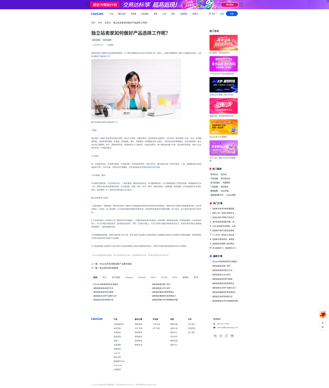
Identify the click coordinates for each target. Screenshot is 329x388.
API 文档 (156, 328)
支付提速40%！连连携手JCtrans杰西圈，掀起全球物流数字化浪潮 (223, 248)
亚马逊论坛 (225, 178)
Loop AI (117, 353)
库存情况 (224, 186)
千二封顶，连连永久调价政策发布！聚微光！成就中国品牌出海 (224, 234)
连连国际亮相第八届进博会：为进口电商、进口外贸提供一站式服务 (224, 243)
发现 (155, 13)
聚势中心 (174, 332)
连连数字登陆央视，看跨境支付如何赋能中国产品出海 (224, 239)
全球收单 (117, 332)
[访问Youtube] (232, 336)
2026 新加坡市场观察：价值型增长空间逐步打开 (224, 226)
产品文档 (156, 324)
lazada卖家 (231, 195)
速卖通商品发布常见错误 (103, 292)
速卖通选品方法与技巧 (161, 288)
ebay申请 (225, 190)
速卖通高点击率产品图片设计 (105, 295)
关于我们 (191, 324)
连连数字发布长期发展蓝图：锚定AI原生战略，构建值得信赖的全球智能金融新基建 (224, 208)
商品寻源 (117, 357)
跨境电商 (138, 324)
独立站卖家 (95, 197)
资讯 (173, 13)
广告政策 (214, 186)
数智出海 (174, 324)
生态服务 (145, 13)
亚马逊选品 (215, 182)
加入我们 (191, 332)
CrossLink (118, 365)
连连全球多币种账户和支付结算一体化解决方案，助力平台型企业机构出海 (224, 217)
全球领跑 (117, 344)
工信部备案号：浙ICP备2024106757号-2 (119, 384)
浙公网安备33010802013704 (146, 384)
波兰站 (223, 174)
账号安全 (214, 174)
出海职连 (183, 13)
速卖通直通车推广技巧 (161, 284)
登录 (222, 13)
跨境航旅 (138, 336)
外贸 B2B (138, 328)
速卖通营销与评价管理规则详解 (165, 299)
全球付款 (117, 328)
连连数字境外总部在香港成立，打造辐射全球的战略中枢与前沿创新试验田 (224, 230)
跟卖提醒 (214, 190)
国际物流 (138, 340)
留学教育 (138, 332)
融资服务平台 (119, 361)
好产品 (99, 56)
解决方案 (121, 13)
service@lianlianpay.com (227, 327)
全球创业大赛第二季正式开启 (221, 94)
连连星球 (117, 336)
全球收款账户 (119, 324)
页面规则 (226, 182)
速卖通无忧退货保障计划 (103, 299)
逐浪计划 (174, 328)
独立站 (107, 53)
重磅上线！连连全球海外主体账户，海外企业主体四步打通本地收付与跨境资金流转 (224, 213)
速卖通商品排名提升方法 (103, 288)
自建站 (107, 22)
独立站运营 (107, 40)
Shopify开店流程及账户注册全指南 (116, 263)
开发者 (133, 13)
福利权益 (174, 340)
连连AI (195, 13)
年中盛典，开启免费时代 (219, 52)
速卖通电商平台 (217, 195)
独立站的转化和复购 (109, 267)
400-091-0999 (223, 323)
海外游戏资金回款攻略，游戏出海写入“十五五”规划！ (224, 221)
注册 (232, 13)
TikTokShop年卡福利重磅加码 (221, 73)
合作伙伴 (174, 336)
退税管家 (117, 348)
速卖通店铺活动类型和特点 (163, 292)
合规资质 (191, 328)
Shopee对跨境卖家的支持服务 (105, 284)
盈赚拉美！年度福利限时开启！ (222, 116)
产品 (111, 13)
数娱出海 (138, 344)
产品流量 (214, 178)
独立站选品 (96, 40)
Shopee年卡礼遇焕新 (218, 137)
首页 (97, 13)
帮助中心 (174, 344)
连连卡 (116, 340)
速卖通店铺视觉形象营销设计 (164, 295)
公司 (164, 13)
